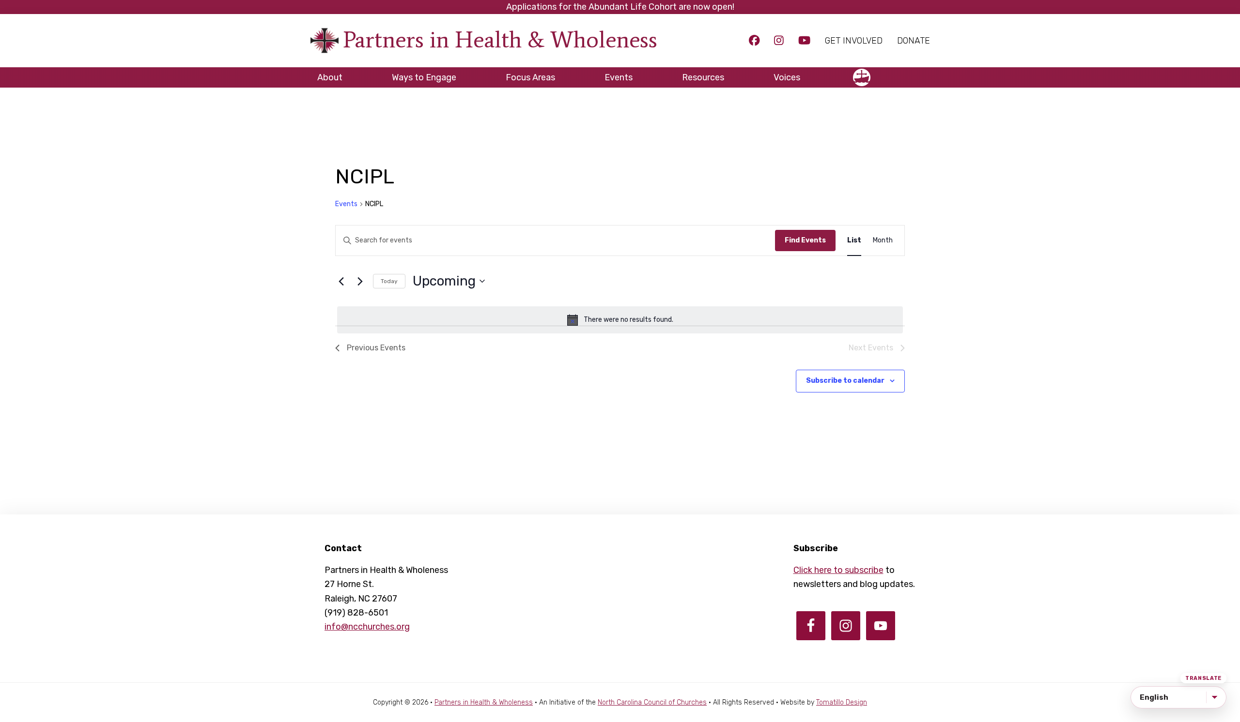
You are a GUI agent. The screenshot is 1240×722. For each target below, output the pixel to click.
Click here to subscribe (838, 570)
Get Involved (854, 40)
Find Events (805, 240)
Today (389, 281)
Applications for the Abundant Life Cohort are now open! (620, 6)
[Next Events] (360, 281)
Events (346, 204)
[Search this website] (922, 73)
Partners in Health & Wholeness (500, 39)
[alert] (620, 319)
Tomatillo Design (841, 702)
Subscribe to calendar (845, 380)
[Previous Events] (341, 281)
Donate (913, 40)
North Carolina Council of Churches (652, 702)
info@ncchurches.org (367, 626)
